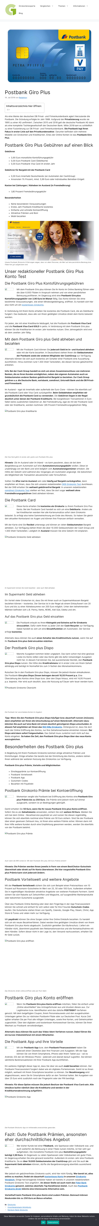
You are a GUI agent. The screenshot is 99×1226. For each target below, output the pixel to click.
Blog (21, 13)
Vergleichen (45, 6)
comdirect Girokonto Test (17, 490)
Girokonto (12, 1205)
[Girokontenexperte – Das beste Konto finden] (10, 9)
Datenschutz (53, 1222)
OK (43, 1222)
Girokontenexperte (27, 6)
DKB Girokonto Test (71, 484)
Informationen (79, 6)
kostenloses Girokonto (33, 305)
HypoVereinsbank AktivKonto (19, 1207)
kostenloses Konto (54, 1176)
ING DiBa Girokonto (52, 727)
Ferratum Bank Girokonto (18, 1210)
